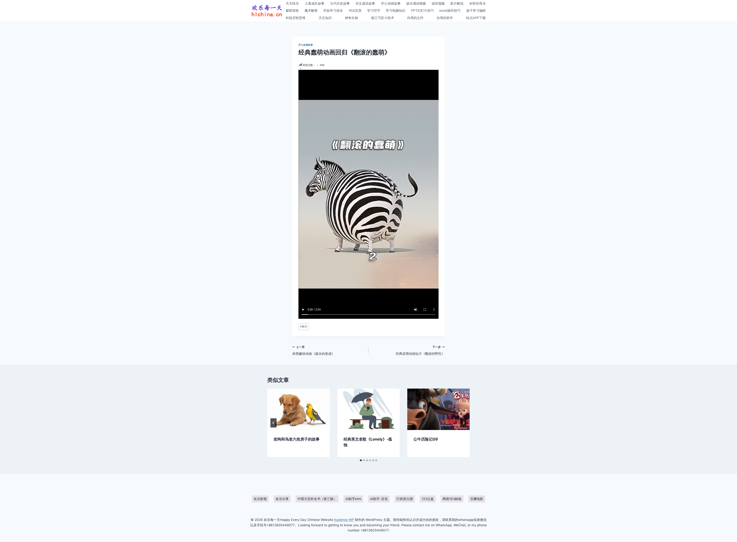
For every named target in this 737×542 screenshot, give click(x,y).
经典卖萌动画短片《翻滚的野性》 (420, 350)
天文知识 (325, 18)
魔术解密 (311, 10)
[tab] (361, 460)
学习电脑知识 (395, 10)
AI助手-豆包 (379, 499)
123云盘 (428, 499)
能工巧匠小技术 (382, 18)
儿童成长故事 (314, 3)
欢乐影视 (260, 499)
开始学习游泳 (333, 10)
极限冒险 (292, 10)
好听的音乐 (477, 3)
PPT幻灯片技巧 (422, 10)
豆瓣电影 (476, 499)
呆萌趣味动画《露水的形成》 (313, 350)
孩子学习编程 (476, 10)
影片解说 (457, 3)
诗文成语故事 (365, 3)
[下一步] (463, 423)
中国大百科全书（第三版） (317, 499)
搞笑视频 (438, 3)
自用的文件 (415, 18)
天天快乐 (292, 3)
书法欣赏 (355, 10)
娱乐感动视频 (416, 3)
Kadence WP (344, 520)
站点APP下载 (476, 18)
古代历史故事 (340, 3)
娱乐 (303, 326)
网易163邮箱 (452, 499)
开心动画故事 (391, 3)
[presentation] (298, 409)
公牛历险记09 (425, 439)
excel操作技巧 (449, 10)
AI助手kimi (353, 499)
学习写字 (373, 10)
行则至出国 (405, 499)
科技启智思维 (295, 18)
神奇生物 (351, 18)
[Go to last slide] (273, 423)
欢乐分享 (282, 499)
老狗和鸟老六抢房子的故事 (296, 439)
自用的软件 (445, 18)
